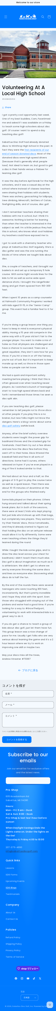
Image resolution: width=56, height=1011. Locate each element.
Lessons (10, 868)
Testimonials (13, 894)
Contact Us (12, 919)
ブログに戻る (30, 670)
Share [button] (8, 107)
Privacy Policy (13, 950)
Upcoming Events (15, 881)
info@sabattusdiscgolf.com (22, 851)
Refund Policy (13, 937)
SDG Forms (11, 874)
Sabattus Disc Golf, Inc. (22, 1006)
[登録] (47, 780)
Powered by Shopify (42, 1006)
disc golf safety (11, 425)
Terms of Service (15, 956)
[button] (6, 17)
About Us (10, 912)
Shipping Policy (14, 943)
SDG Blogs (11, 887)
